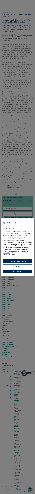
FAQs (7, 386)
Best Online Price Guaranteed (10, 346)
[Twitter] (10, 380)
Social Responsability (7, 365)
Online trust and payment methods (25, 490)
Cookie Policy (6, 253)
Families (4, 333)
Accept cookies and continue (17, 261)
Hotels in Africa (6, 306)
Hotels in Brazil (6, 283)
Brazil (15, 416)
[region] (17, 247)
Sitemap (4, 487)
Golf (3, 327)
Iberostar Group (6, 352)
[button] (30, 489)
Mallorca (16, 400)
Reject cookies (17, 271)
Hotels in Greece (6, 298)
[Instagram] (10, 394)
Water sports (5, 331)
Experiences (5, 317)
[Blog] (10, 383)
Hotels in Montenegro (8, 300)
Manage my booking (7, 342)
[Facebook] (10, 376)
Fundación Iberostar (7, 356)
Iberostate (4, 354)
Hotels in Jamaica (6, 288)
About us (4, 348)
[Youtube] (10, 387)
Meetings (4, 329)
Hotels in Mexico (6, 290)
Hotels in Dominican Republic (10, 285)
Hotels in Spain (6, 304)
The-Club (4, 359)
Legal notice (17, 371)
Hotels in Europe (6, 294)
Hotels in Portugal (6, 302)
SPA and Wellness (6, 336)
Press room (5, 367)
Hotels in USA (5, 292)
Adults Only (5, 338)
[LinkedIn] (10, 397)
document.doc (11, 189)
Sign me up (17, 214)
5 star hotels (5, 340)
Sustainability (5, 369)
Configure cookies (17, 266)
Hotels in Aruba (6, 281)
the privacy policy (16, 217)
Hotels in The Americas (8, 277)
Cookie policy (16, 488)
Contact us (5, 371)
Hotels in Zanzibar (7, 315)
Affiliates (12, 487)
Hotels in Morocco (7, 311)
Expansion (4, 363)
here (15, 251)
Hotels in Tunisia (6, 313)
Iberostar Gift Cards (7, 321)
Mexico (16, 411)
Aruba (18, 419)
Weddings (4, 323)
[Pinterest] (10, 390)
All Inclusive (5, 325)
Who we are (5, 361)
